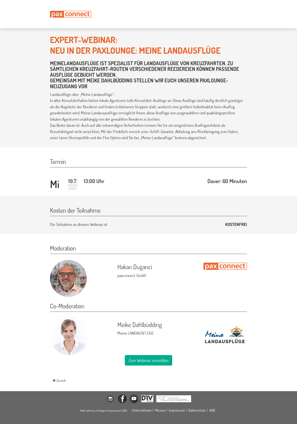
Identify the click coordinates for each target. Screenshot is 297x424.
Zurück (61, 380)
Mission (160, 410)
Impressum (177, 410)
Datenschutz (197, 410)
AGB (212, 410)
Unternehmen (142, 410)
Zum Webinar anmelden (148, 360)
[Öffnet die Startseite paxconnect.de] (70, 14)
